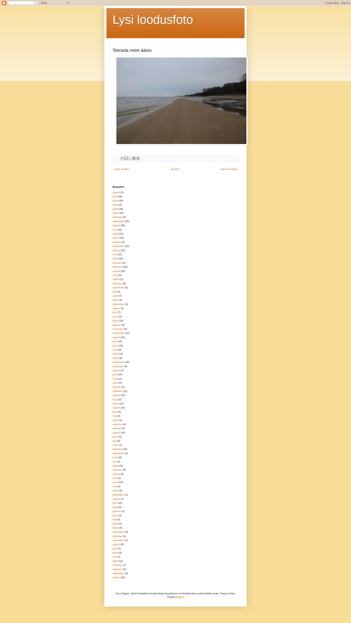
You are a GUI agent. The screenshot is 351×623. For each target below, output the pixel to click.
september (118, 221)
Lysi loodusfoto (153, 19)
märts (116, 213)
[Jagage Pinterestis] (138, 158)
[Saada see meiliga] (122, 158)
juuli (115, 196)
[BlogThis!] (126, 158)
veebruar (117, 424)
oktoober (117, 217)
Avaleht (175, 169)
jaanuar (117, 242)
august (116, 192)
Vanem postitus (229, 169)
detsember (118, 304)
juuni (115, 200)
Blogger (179, 597)
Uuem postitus (121, 169)
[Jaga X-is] (130, 158)
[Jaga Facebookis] (134, 158)
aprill (115, 209)
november (118, 329)
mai (115, 204)
